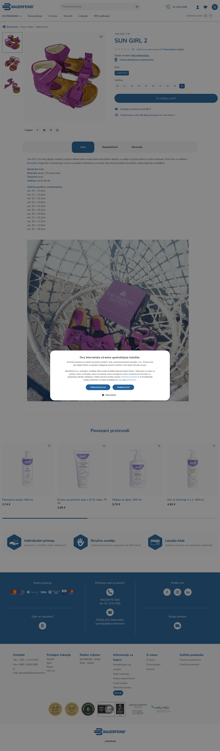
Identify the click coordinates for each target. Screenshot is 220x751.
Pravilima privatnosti (130, 377)
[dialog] (110, 375)
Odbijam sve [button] (123, 387)
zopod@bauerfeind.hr (127, 380)
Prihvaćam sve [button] (98, 387)
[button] (110, 395)
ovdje (140, 362)
